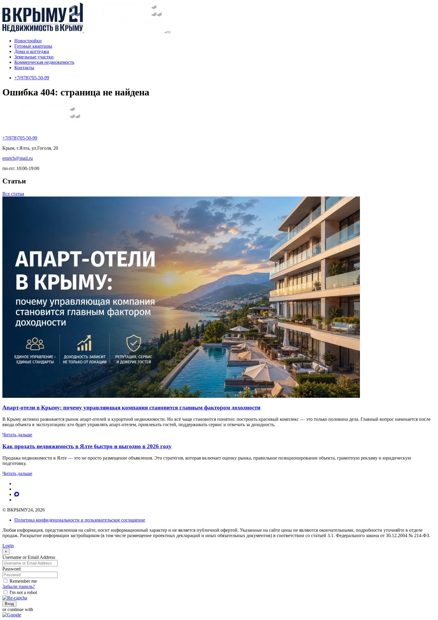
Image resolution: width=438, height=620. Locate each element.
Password (11, 568)
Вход (9, 604)
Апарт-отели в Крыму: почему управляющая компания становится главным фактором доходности (131, 407)
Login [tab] (8, 545)
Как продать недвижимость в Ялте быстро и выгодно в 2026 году (87, 446)
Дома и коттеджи (31, 51)
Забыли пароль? (18, 586)
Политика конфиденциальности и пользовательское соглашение (79, 519)
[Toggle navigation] (168, 32)
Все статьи (13, 193)
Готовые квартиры (33, 46)
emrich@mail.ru (17, 158)
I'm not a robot (23, 592)
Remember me (23, 581)
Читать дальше (17, 434)
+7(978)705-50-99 (31, 77)
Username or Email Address (28, 557)
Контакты (24, 67)
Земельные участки (34, 56)
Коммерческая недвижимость (44, 62)
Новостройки (28, 40)
